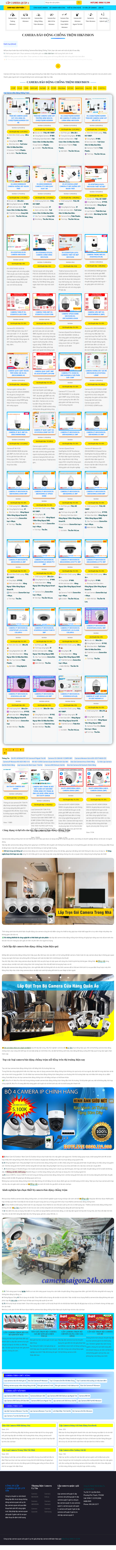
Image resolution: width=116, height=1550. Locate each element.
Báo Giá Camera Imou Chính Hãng (83, 762)
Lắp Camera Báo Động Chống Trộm (16, 93)
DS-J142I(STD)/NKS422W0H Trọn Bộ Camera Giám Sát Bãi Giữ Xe (96, 118)
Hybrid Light (33, 88)
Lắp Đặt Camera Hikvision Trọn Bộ (16, 1411)
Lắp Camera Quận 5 (17, 2)
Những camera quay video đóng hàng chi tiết (20, 1385)
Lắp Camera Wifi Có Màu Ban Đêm (16, 1396)
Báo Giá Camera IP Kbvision (90, 1385)
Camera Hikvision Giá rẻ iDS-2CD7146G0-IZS (90, 758)
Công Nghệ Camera (40, 8)
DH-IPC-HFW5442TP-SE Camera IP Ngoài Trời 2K (28, 758)
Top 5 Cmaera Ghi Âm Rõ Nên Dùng (62, 1381)
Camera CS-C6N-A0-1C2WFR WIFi (60, 758)
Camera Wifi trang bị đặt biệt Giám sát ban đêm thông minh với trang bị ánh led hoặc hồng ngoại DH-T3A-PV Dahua (43, 791)
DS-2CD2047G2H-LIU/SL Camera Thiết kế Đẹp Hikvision (70, 255)
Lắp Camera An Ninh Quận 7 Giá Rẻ (29, 765)
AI (48, 88)
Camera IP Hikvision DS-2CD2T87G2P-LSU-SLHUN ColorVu (18, 630)
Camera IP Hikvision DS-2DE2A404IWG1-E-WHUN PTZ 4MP (44, 562)
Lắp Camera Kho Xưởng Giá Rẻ (72, 1450)
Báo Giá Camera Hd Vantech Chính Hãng (81, 765)
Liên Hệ (100, 8)
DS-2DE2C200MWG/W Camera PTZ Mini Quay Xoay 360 (44, 186)
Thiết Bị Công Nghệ (74, 8)
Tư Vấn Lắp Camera (90, 8)
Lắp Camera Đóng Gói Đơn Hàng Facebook (78, 1425)
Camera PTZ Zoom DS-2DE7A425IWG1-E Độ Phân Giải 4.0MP (70, 375)
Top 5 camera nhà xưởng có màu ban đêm (91, 1381)
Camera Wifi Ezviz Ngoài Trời (41, 1401)
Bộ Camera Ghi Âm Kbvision (82, 1411)
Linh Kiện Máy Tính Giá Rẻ (62, 1411)
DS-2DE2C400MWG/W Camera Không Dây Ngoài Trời (18, 186)
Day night (43, 88)
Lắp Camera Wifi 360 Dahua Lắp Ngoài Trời (62, 1396)
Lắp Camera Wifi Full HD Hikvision (89, 1401)
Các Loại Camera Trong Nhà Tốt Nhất (18, 1450)
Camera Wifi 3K (84, 1396)
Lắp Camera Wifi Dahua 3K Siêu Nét (16, 1401)
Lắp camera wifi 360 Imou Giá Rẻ (64, 1401)
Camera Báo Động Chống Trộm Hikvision (58, 35)
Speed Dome (79, 88)
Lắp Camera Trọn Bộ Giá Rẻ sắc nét (16, 1416)
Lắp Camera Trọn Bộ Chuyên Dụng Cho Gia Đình (72, 1334)
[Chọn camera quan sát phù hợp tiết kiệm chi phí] (108, 20)
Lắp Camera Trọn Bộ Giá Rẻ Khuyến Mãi (16, 1333)
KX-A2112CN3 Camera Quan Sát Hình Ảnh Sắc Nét (50, 762)
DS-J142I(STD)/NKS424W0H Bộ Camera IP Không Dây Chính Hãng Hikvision (70, 118)
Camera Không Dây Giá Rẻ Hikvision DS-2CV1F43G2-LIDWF (96, 373)
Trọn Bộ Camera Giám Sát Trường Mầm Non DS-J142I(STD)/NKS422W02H (44, 118)
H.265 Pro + (102, 88)
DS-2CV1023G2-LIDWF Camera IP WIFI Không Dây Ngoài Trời (70, 186)
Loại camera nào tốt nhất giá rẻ (15, 1381)
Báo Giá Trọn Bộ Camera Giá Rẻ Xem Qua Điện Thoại (44, 1334)
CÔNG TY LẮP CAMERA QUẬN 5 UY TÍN (15, 1488)
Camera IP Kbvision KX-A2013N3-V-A (16, 762)
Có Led (19, 88)
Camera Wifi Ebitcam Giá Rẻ (55, 765)
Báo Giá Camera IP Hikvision (38, 1381)
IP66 (95, 88)
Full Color (70, 88)
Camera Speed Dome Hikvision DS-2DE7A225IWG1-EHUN (70, 316)
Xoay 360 (88, 88)
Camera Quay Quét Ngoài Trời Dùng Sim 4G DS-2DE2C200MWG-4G (18, 373)
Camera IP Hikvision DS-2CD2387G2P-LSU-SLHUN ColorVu (70, 630)
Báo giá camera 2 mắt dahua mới (67, 1385)
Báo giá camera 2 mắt (45, 1385)
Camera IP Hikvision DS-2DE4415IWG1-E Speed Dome (44, 494)
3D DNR (53, 88)
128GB (26, 88)
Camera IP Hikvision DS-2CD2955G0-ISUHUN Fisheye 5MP (44, 630)
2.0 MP (13, 88)
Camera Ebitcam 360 (37, 1396)
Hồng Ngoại (61, 88)
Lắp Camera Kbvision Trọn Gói (40, 1411)
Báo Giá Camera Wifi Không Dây (16, 1425)
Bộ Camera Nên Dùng (57, 8)
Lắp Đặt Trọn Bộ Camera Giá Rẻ (100, 1333)
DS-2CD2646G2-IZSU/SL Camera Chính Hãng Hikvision (44, 255)
